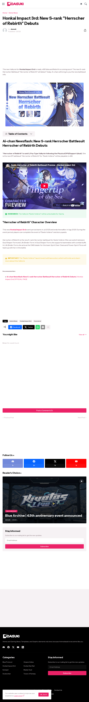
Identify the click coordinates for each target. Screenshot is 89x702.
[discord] (4, 647)
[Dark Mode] (81, 4)
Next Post (81, 418)
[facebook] (8, 647)
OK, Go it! (43, 695)
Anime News (13, 13)
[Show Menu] (3, 4)
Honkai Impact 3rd (25, 321)
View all (81, 335)
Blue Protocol (7, 662)
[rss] (23, 647)
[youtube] (18, 647)
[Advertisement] (44, 50)
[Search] (85, 4)
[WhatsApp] (37, 327)
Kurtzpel (5, 670)
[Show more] (48, 327)
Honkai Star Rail (29, 666)
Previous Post (9, 418)
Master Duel (28, 670)
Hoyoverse (37, 321)
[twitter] (13, 647)
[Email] (43, 327)
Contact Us (58, 690)
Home (5, 13)
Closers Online (29, 662)
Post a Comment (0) (44, 410)
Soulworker (7, 674)
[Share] (84, 30)
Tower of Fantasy (30, 674)
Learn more (18, 696)
